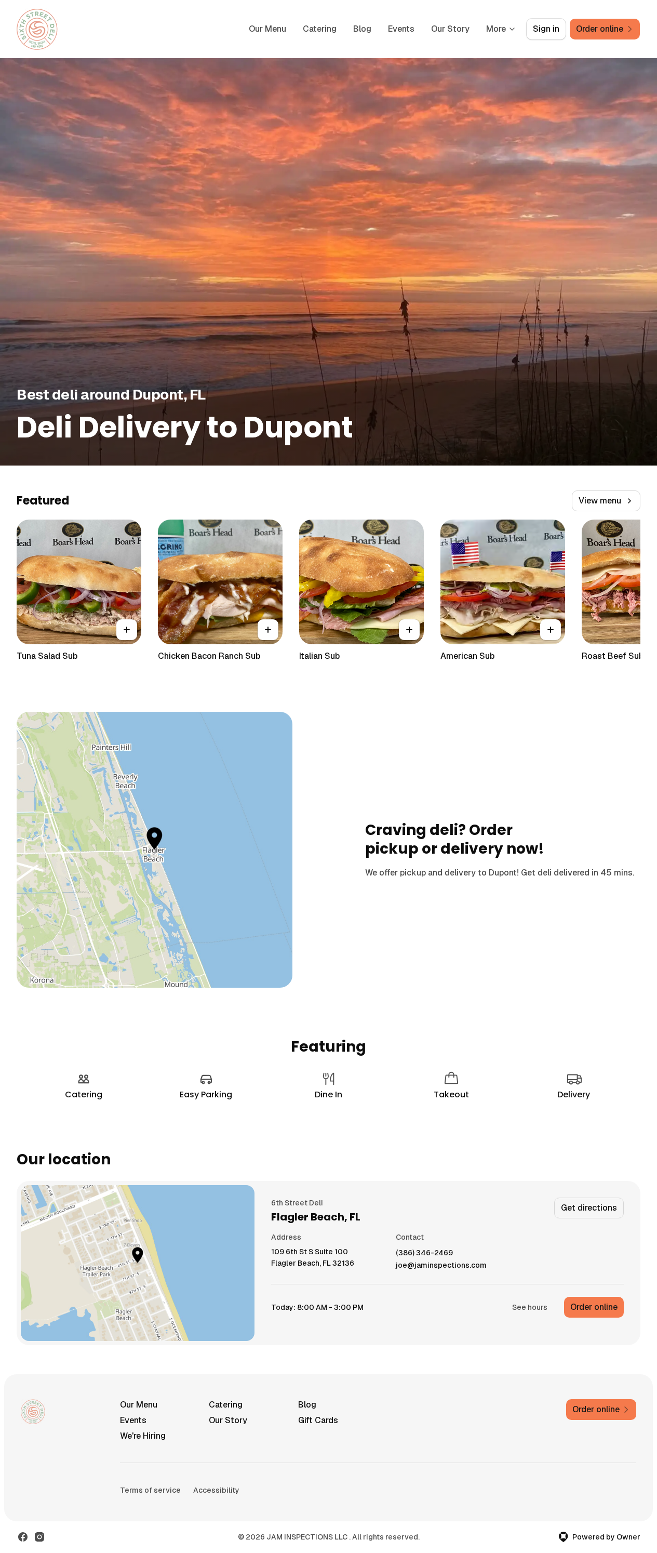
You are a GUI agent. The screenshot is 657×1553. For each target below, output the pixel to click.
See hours (529, 1307)
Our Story (450, 28)
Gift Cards (318, 1420)
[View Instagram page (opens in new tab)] (39, 1537)
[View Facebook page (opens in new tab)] (23, 1537)
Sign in (546, 28)
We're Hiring (143, 1435)
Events (401, 28)
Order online (594, 1307)
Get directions (589, 1207)
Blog (362, 28)
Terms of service (150, 1490)
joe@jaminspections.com (441, 1265)
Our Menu (267, 28)
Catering (320, 28)
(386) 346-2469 (424, 1253)
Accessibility (216, 1490)
